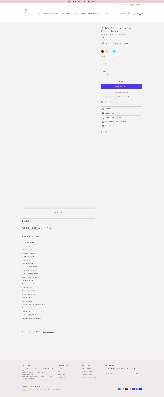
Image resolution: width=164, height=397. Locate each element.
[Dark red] (102, 51)
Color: (105, 48)
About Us (61, 368)
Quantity (103, 71)
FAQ (44, 332)
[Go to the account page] (137, 13)
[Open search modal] (133, 13)
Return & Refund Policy (89, 377)
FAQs (60, 371)
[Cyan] (114, 51)
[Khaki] (106, 51)
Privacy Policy (86, 368)
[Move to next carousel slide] (140, 354)
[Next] (130, 14)
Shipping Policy (87, 374)
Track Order (61, 374)
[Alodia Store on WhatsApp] (120, 5)
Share (105, 132)
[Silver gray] (118, 51)
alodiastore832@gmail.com (35, 372)
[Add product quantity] (107, 75)
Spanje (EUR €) (137, 4)
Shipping (112, 97)
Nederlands (126, 4)
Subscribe (138, 373)
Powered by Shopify (27, 390)
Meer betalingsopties (121, 92)
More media (58, 212)
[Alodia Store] (28, 13)
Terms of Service (87, 371)
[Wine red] (110, 51)
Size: (103, 56)
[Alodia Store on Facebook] (118, 5)
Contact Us (61, 377)
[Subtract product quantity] (102, 75)
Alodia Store (104, 34)
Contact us (50, 332)
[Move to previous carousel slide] (136, 354)
